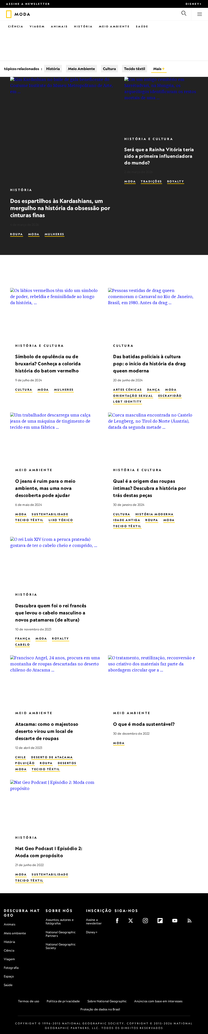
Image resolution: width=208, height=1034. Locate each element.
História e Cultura (148, 139)
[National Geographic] (8, 14)
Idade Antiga (126, 520)
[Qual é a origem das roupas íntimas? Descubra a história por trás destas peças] (153, 437)
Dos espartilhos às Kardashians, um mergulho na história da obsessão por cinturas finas (60, 207)
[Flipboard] (162, 922)
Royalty (175, 181)
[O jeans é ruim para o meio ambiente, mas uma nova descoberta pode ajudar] (55, 437)
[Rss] (191, 922)
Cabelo (22, 644)
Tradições (151, 181)
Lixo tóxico (61, 520)
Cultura (109, 68)
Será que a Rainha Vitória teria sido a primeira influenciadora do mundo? (159, 156)
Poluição (25, 763)
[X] (132, 922)
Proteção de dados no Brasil (100, 1009)
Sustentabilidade (50, 514)
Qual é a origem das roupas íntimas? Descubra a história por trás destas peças (149, 488)
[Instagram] (147, 922)
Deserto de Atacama (52, 757)
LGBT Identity (127, 401)
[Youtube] (176, 922)
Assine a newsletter (28, 3)
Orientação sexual (133, 396)
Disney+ (194, 3)
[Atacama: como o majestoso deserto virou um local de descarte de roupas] (55, 681)
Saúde (142, 26)
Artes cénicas (127, 389)
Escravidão (170, 396)
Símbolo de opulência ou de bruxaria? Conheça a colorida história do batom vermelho (48, 364)
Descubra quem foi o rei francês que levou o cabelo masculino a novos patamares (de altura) (50, 613)
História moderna (154, 514)
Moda (34, 234)
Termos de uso (28, 1001)
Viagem (37, 26)
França (22, 639)
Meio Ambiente (114, 26)
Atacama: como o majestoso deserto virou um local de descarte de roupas (46, 731)
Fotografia (11, 968)
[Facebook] (119, 922)
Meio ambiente (15, 933)
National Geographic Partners (61, 934)
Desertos (67, 763)
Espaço (9, 976)
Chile (20, 757)
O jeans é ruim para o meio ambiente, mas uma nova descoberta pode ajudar (45, 488)
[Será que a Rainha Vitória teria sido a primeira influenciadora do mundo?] (161, 104)
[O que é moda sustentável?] (153, 681)
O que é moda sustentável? (144, 724)
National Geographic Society (61, 946)
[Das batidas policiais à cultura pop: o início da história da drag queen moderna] (153, 313)
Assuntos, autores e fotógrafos (60, 921)
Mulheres (54, 234)
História (83, 26)
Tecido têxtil (134, 68)
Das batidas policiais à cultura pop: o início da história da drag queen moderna (149, 364)
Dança (153, 389)
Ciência (16, 26)
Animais (59, 26)
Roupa (16, 234)
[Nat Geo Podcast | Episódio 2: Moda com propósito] (55, 805)
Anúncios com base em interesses (158, 1001)
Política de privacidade (63, 1001)
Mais (157, 68)
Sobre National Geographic (107, 1001)
